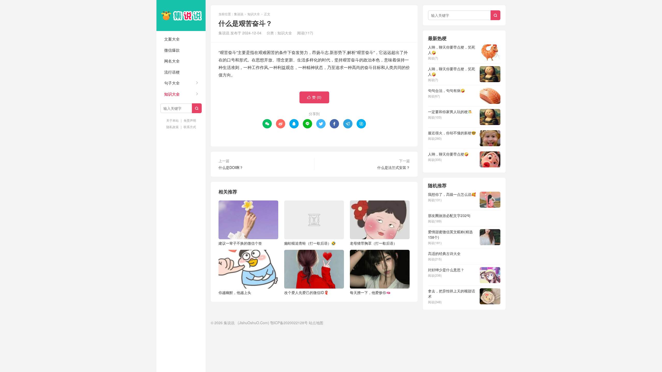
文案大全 (172, 39)
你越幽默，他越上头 (235, 292)
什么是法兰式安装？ (393, 167)
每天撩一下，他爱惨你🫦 (370, 292)
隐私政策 (172, 127)
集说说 (181, 15)
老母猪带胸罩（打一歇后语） (373, 243)
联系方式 (190, 127)
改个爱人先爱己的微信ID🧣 (306, 292)
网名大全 (172, 61)
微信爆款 (172, 50)
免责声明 (190, 120)
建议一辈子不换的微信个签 (240, 243)
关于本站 (172, 120)
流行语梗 (172, 72)
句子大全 (172, 83)
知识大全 (172, 94)
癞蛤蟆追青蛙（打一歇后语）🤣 (310, 243)
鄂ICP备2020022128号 (289, 322)
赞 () (314, 97)
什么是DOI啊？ (231, 167)
